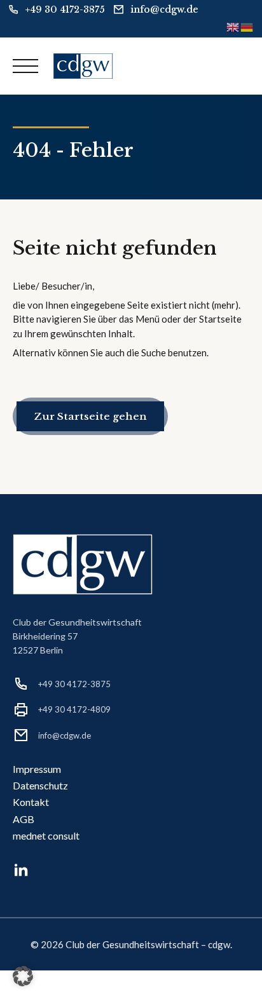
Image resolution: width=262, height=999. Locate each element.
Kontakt (31, 802)
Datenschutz (40, 785)
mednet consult (46, 835)
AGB (23, 819)
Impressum (37, 769)
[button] (23, 976)
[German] (247, 26)
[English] (233, 26)
